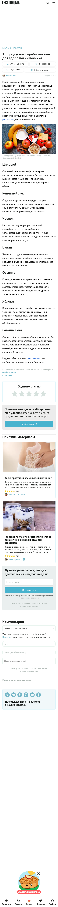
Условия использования (29, 606)
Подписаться (29, 590)
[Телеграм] (7, 694)
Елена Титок (11, 75)
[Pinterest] (26, 694)
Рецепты (18, 904)
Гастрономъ (6, 904)
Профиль (52, 904)
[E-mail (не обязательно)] (29, 652)
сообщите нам (9, 372)
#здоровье (7, 375)
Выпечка (29, 904)
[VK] (13, 694)
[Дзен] (38, 694)
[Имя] (29, 644)
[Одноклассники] (19, 694)
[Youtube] (32, 694)
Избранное (41, 904)
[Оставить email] (29, 582)
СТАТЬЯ (8, 474)
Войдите (6, 636)
